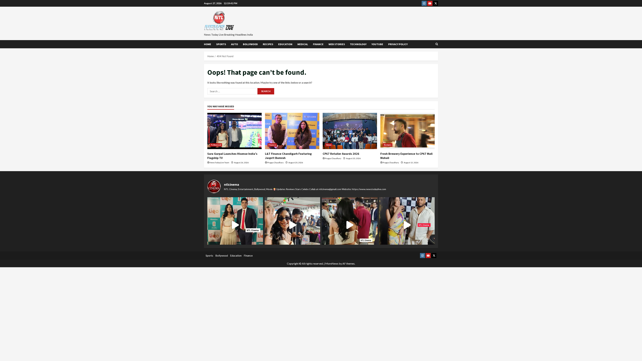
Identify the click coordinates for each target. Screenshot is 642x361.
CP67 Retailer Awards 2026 (341, 154)
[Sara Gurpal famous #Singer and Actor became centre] (235, 225)
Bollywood (250, 44)
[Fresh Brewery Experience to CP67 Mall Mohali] (407, 131)
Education (285, 44)
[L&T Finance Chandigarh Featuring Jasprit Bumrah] (292, 131)
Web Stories (337, 44)
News (328, 145)
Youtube (377, 44)
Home (207, 44)
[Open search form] (437, 44)
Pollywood (216, 145)
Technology (358, 44)
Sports (221, 44)
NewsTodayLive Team (219, 162)
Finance (318, 44)
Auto (234, 44)
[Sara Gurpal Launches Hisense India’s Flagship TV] (234, 131)
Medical (302, 44)
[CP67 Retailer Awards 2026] (350, 131)
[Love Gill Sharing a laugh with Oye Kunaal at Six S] (407, 225)
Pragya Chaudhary (275, 162)
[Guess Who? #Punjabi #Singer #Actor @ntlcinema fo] (350, 225)
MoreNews (331, 263)
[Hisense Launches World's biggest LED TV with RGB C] (292, 225)
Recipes (268, 44)
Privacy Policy (398, 44)
